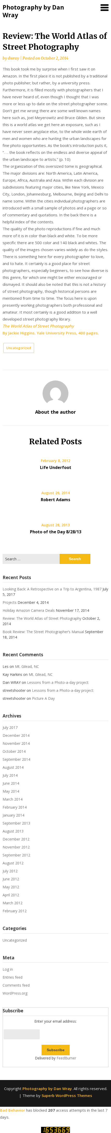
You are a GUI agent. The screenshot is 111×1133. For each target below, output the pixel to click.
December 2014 (16, 735)
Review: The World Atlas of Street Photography (42, 618)
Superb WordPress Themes (67, 1095)
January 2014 (13, 815)
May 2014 (11, 791)
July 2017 (10, 727)
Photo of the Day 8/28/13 (55, 532)
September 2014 (16, 759)
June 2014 (11, 783)
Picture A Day (43, 698)
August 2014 (13, 767)
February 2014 (15, 807)
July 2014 (10, 775)
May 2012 (11, 886)
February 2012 (15, 910)
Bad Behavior (12, 1110)
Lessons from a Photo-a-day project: (58, 682)
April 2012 (11, 894)
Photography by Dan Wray (33, 11)
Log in (8, 969)
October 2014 (14, 751)
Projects (10, 602)
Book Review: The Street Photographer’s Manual (43, 631)
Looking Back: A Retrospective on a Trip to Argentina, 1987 (52, 589)
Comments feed (16, 985)
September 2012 (16, 855)
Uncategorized (18, 348)
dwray (13, 58)
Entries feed (12, 977)
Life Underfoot (55, 467)
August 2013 (13, 831)
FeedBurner (66, 1058)
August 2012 (13, 863)
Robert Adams (55, 499)
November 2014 (16, 743)
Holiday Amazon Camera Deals (29, 610)
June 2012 (11, 879)
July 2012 (10, 871)
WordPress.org (15, 993)
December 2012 (16, 839)
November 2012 (16, 847)
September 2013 (16, 823)
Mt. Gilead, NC (27, 666)
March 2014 (12, 799)
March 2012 (12, 902)
